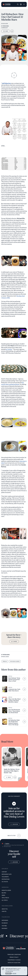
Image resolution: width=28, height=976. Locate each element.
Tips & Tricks (5, 897)
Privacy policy (14, 957)
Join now (15, 862)
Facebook (5, 923)
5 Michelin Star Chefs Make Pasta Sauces (14, 690)
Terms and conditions (14, 954)
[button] (17, 4)
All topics (5, 900)
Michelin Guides (15, 661)
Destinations (5, 879)
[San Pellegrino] (21, 949)
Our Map (4, 871)
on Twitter (8, 349)
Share (15, 641)
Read (9, 777)
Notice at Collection (14, 962)
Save (6, 31)
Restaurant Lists (6, 874)
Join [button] (20, 4)
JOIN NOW (8, 973)
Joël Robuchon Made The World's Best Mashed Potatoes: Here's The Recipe (14, 722)
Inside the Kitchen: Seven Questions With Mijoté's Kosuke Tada (11, 770)
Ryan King (6, 26)
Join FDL (4, 911)
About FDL (5, 908)
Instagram (5, 920)
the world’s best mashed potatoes (12, 383)
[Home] (6, 4)
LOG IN (14, 973)
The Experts (5, 876)
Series (3, 895)
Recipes (4, 892)
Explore (7, 843)
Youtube (4, 925)
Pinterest (4, 928)
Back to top (11, 835)
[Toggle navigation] (24, 4)
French (5, 661)
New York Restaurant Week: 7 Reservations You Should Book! (14, 711)
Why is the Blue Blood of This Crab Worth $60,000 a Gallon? (14, 700)
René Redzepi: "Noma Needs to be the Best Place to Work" (14, 679)
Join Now (15, 824)
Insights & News (6, 890)
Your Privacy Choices (14, 960)
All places (5, 881)
